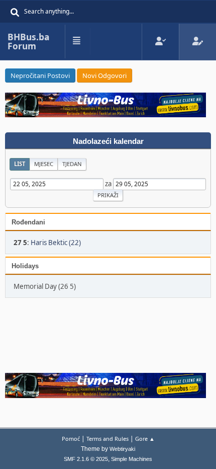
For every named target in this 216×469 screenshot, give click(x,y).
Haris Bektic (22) (56, 242)
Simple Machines (131, 459)
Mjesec (43, 164)
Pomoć (71, 438)
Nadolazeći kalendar (108, 141)
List (19, 164)
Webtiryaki (122, 449)
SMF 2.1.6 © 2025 (86, 459)
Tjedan (72, 164)
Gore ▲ (145, 438)
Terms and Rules (107, 438)
